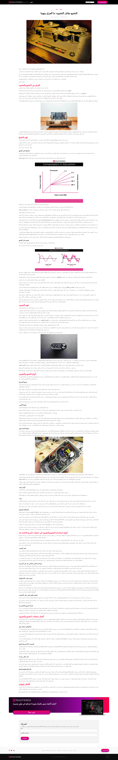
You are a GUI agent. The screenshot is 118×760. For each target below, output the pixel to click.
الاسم (22, 728)
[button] (32, 2)
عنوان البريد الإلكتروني (25, 733)
